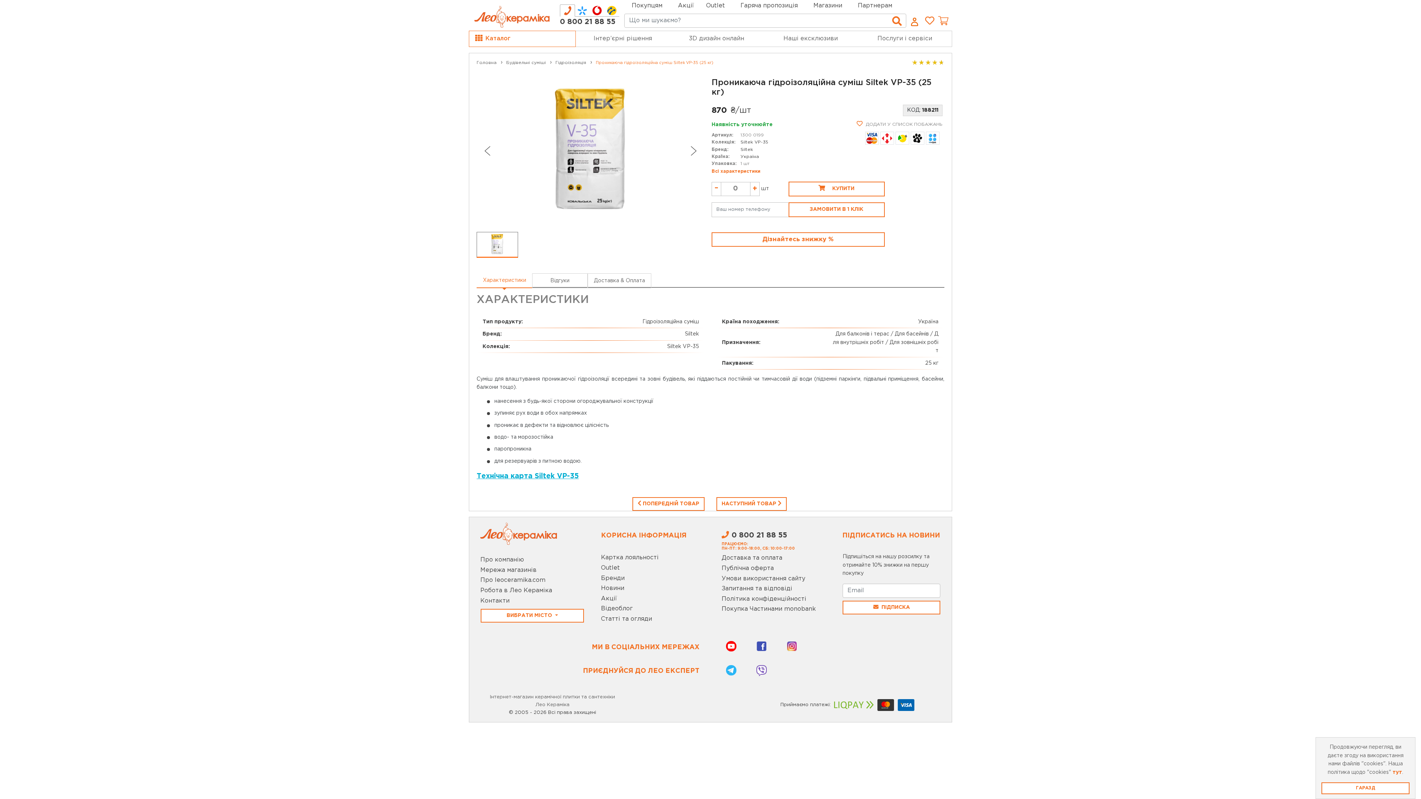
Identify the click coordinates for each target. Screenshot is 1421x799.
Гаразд (1365, 788)
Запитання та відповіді (757, 588)
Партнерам (875, 6)
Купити (842, 188)
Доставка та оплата (752, 558)
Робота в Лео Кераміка (516, 590)
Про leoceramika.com (512, 580)
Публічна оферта (748, 568)
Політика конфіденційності (764, 599)
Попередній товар (670, 504)
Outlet (610, 568)
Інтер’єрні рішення (623, 38)
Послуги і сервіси (904, 38)
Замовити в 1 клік (836, 209)
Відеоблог (617, 608)
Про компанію (502, 560)
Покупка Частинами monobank (769, 609)
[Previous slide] (487, 151)
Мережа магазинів (508, 570)
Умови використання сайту (763, 578)
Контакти (495, 601)
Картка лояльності (630, 557)
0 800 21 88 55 (587, 21)
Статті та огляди (626, 619)
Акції (686, 6)
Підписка (895, 607)
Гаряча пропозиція (769, 6)
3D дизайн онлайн (716, 38)
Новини (612, 588)
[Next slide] (694, 151)
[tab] (567, 10)
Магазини (827, 6)
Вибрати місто (530, 615)
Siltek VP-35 (754, 142)
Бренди (613, 578)
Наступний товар (750, 504)
